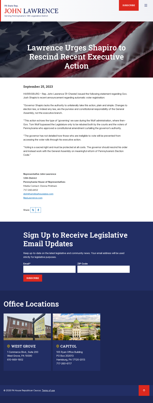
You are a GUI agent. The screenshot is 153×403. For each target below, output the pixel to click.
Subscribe (129, 5)
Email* (27, 264)
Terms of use (48, 390)
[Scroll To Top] (144, 390)
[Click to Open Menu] (146, 5)
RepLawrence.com (32, 198)
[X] (33, 210)
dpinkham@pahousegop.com (38, 194)
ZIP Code (82, 264)
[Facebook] (38, 210)
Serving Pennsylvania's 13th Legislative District (31, 11)
